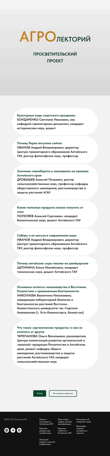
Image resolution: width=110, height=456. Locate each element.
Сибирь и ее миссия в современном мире (46, 436)
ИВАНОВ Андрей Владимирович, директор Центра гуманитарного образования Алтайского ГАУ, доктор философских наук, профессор (52, 353)
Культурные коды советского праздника (46, 316)
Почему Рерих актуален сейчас (39, 344)
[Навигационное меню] (105, 4)
